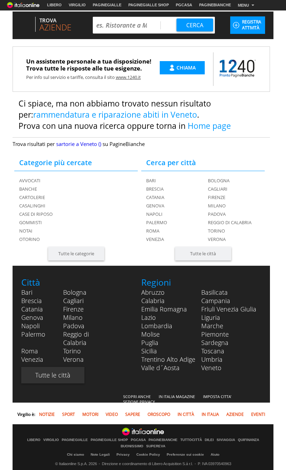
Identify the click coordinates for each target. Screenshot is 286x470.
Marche (212, 326)
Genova (155, 206)
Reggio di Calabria (229, 222)
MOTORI (90, 414)
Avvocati (29, 180)
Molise (150, 334)
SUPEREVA (155, 446)
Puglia (149, 342)
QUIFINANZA (248, 440)
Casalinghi (32, 206)
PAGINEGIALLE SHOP (148, 5)
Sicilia (149, 351)
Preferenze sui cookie (185, 454)
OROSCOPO (159, 414)
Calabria (153, 300)
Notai (25, 231)
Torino (216, 231)
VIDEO (112, 414)
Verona (217, 239)
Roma (152, 231)
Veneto (211, 367)
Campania (215, 300)
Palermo (156, 222)
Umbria (212, 359)
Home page (209, 125)
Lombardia (156, 326)
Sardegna (214, 342)
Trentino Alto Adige (168, 359)
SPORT (68, 414)
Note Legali (100, 454)
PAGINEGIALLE (107, 5)
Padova (217, 214)
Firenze (216, 197)
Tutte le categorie (76, 253)
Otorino (29, 239)
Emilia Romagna (164, 309)
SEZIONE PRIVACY (139, 401)
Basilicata (214, 292)
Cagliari (217, 189)
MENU (243, 5)
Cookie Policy (148, 454)
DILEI (209, 440)
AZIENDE (235, 414)
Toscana (212, 351)
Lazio (148, 317)
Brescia (155, 189)
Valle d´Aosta (160, 367)
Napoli (154, 214)
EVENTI (258, 414)
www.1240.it (128, 77)
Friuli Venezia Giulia (228, 309)
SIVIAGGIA (226, 440)
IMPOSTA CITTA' (217, 396)
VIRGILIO (77, 5)
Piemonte (215, 334)
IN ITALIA (210, 414)
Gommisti (30, 222)
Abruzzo (153, 292)
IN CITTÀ (186, 414)
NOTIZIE (47, 414)
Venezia (155, 239)
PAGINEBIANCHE (215, 5)
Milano (217, 206)
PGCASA (184, 5)
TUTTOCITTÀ (191, 440)
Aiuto (215, 454)
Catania (155, 197)
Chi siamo (75, 454)
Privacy (123, 454)
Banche (28, 189)
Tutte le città (203, 253)
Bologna (218, 180)
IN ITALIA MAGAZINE (177, 396)
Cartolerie (32, 197)
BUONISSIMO (132, 446)
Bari (151, 180)
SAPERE (132, 414)
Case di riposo (36, 214)
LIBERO (54, 5)
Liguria (210, 317)
